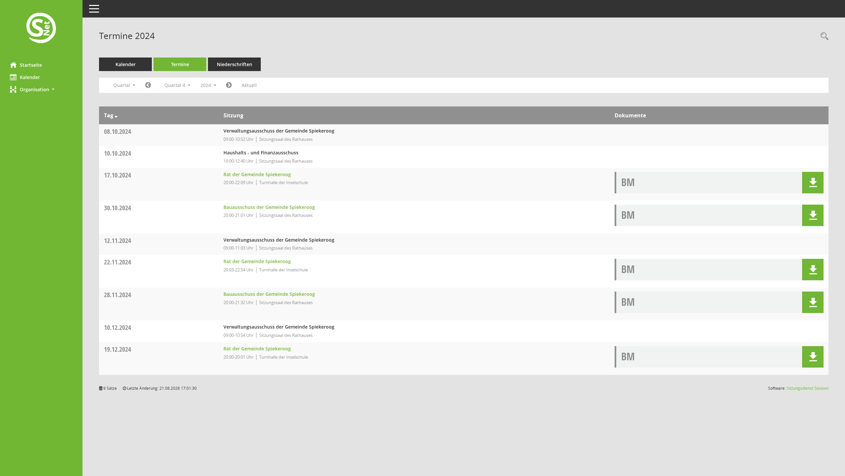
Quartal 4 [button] (175, 85)
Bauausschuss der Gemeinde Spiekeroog (269, 207)
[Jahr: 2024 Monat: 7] (148, 85)
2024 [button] (206, 85)
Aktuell (249, 85)
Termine (180, 64)
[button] (41, 89)
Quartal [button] (122, 85)
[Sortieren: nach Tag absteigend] (116, 115)
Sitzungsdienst (807, 388)
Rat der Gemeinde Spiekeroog (257, 174)
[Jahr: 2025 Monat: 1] (229, 85)
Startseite (31, 65)
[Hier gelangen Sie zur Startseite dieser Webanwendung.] (41, 29)
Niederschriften (234, 64)
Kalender (30, 77)
